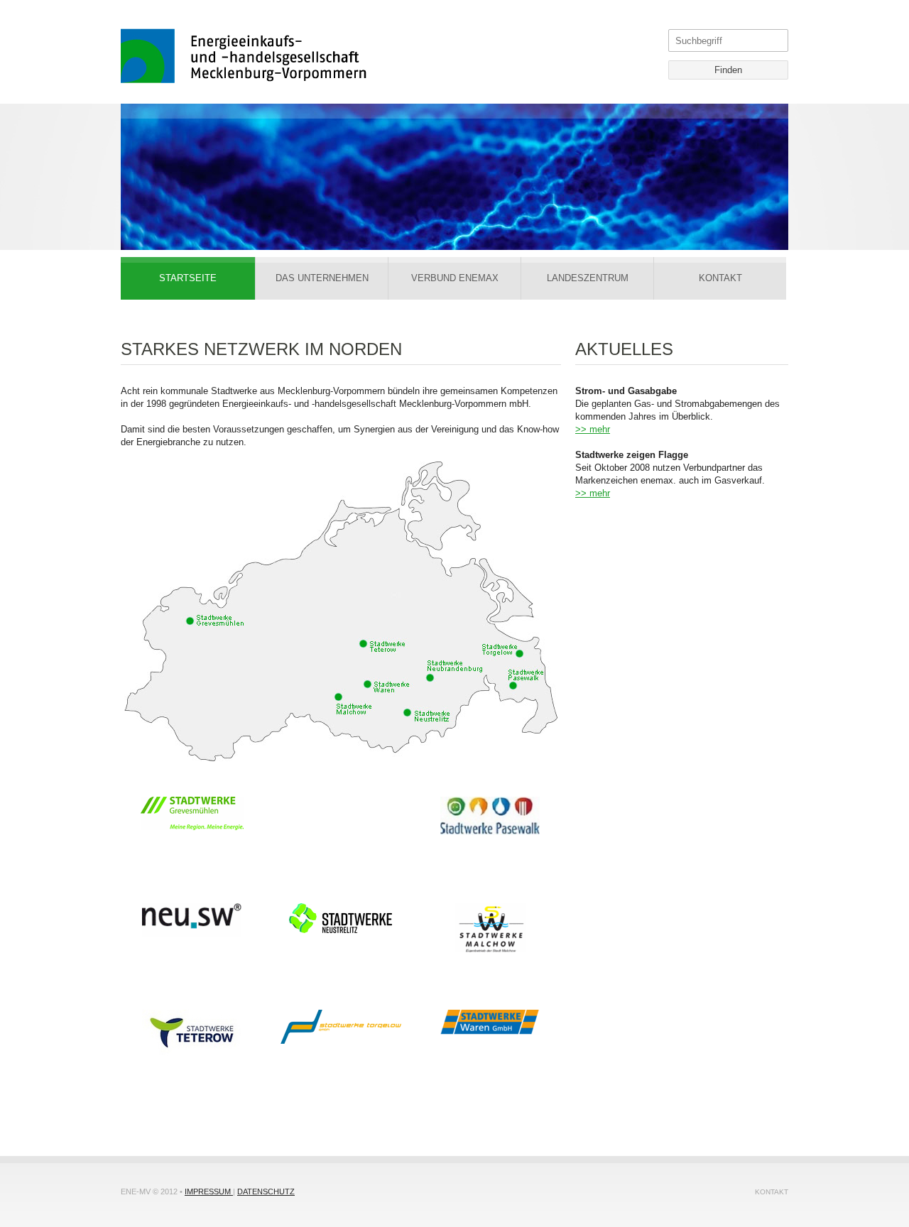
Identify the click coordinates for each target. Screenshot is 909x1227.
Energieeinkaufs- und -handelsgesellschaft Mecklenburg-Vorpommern (244, 56)
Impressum (209, 1191)
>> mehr (592, 429)
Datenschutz (266, 1191)
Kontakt (771, 1192)
